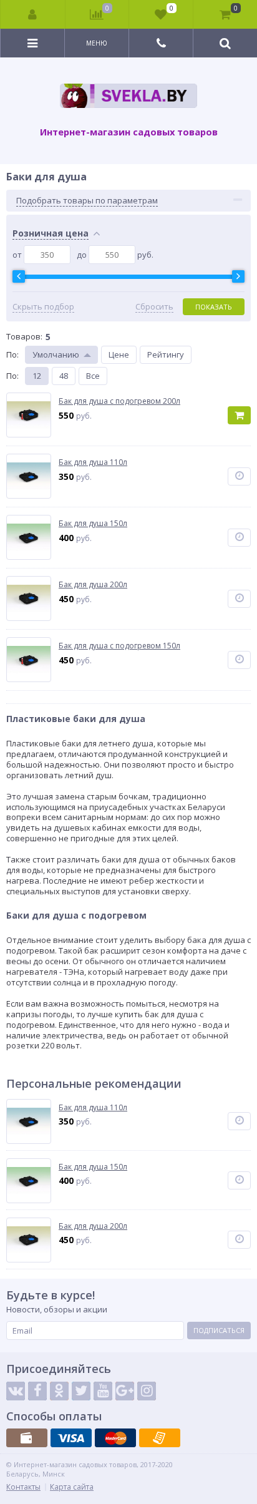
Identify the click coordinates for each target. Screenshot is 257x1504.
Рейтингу (165, 354)
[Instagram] (146, 1391)
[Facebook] (37, 1391)
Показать (213, 306)
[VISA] (71, 1437)
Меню (96, 43)
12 (36, 375)
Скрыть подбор (43, 306)
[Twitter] (81, 1391)
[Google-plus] (124, 1391)
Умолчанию (55, 354)
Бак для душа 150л (93, 1167)
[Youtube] (103, 1391)
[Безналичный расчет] (159, 1437)
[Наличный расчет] (26, 1437)
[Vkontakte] (15, 1391)
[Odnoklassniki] (59, 1391)
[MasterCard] (115, 1437)
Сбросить (154, 306)
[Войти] (33, 14)
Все (93, 375)
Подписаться (219, 1330)
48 (63, 375)
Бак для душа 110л (93, 1108)
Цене (119, 354)
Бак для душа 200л (93, 1226)
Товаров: (24, 336)
